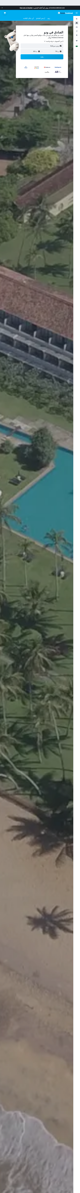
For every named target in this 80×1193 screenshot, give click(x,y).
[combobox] (53, 41)
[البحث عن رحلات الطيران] (76, 19)
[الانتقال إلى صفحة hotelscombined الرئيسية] (65, 13)
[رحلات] (76, 41)
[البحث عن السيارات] (76, 27)
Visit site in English (26, 8)
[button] (2, 8)
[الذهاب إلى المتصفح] (76, 35)
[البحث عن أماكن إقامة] (76, 23)
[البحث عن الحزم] (76, 31)
